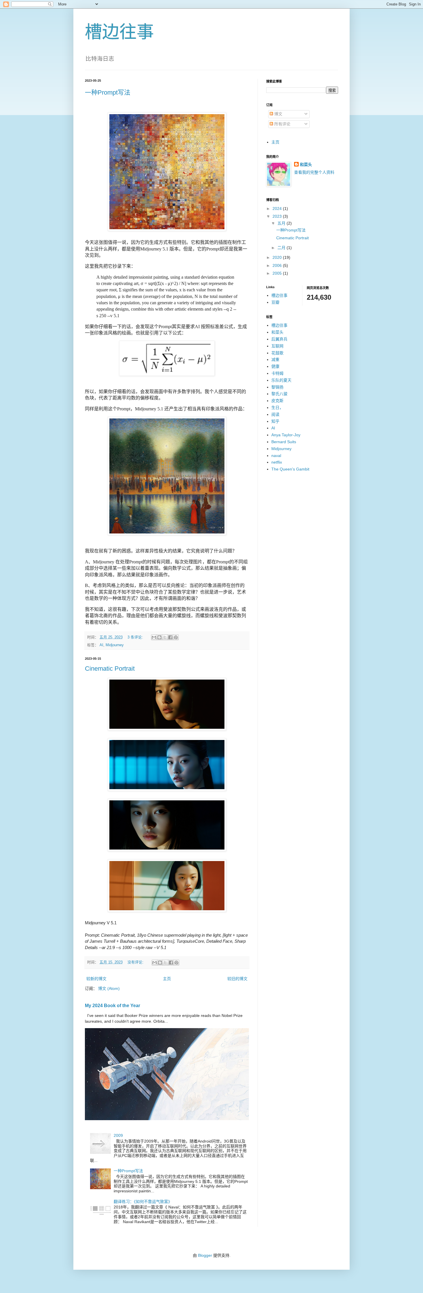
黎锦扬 (277, 387)
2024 (278, 208)
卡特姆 (277, 373)
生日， (277, 407)
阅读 (275, 414)
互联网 (277, 346)
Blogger (205, 1255)
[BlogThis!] (159, 637)
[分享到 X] (165, 637)
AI (101, 645)
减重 (275, 359)
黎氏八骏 (279, 393)
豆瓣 (275, 302)
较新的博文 (96, 978)
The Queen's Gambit (290, 469)
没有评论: (136, 962)
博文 (277, 114)
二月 (282, 247)
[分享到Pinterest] (176, 637)
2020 (278, 257)
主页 (167, 978)
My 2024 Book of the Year (112, 1005)
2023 (278, 216)
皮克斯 (277, 400)
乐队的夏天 (281, 380)
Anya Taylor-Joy (285, 435)
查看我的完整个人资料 (314, 172)
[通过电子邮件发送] (154, 637)
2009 (118, 1135)
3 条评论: (135, 637)
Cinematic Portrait (110, 668)
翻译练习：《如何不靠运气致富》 (143, 1201)
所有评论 (281, 124)
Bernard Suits (283, 441)
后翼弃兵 (279, 339)
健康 (275, 366)
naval (276, 455)
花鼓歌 (277, 353)
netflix (276, 462)
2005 (278, 273)
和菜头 (306, 164)
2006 (278, 265)
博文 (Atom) (109, 988)
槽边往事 (119, 32)
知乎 (275, 421)
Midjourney (115, 645)
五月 (282, 223)
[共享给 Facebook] (170, 637)
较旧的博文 (237, 978)
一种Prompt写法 (107, 92)
